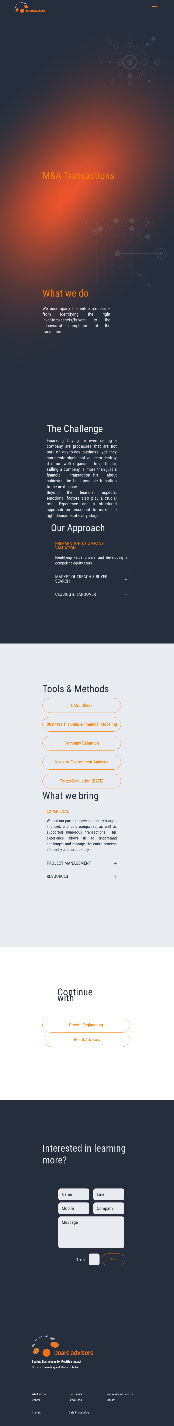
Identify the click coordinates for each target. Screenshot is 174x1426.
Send (113, 1259)
